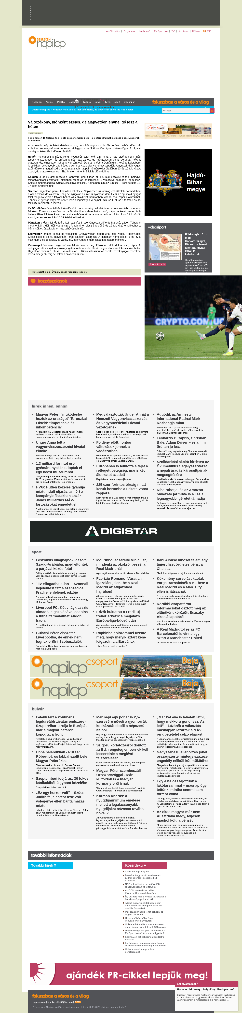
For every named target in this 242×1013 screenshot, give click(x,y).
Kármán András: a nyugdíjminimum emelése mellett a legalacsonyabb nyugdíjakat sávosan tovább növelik (120, 804)
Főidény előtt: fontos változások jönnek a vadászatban (113, 446)
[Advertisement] (121, 65)
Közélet (49, 102)
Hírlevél (196, 31)
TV (173, 31)
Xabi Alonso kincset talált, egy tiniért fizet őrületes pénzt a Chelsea (182, 564)
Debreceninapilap (41, 109)
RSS (209, 31)
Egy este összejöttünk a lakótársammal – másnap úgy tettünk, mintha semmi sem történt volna (182, 787)
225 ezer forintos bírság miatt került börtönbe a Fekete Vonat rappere (122, 489)
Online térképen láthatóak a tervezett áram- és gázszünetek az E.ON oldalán (145, 925)
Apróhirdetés (113, 31)
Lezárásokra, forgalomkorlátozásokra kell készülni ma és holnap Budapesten (145, 944)
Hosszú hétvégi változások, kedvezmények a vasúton (139, 919)
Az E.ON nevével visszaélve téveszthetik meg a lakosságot (141, 891)
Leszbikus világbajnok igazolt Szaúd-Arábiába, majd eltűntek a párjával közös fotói (62, 564)
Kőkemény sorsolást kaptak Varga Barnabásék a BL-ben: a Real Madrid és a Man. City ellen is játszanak (182, 584)
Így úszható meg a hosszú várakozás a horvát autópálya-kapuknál (145, 898)
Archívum (183, 31)
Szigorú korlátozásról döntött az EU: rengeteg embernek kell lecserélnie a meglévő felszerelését (122, 751)
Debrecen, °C (95, 100)
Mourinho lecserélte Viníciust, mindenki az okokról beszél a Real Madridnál (121, 564)
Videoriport (129, 102)
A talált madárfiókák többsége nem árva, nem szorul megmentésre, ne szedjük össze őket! (143, 905)
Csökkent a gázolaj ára (137, 871)
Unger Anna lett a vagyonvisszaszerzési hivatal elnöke (60, 446)
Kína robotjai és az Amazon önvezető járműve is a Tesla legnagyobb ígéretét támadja (181, 494)
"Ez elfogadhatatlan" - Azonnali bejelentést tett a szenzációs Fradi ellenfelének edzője (62, 588)
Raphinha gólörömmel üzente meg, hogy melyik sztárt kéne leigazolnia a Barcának (121, 637)
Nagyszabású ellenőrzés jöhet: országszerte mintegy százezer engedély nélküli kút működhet (183, 756)
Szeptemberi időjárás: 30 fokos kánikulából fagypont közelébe (62, 780)
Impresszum (39, 1002)
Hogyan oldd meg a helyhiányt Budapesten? (205, 989)
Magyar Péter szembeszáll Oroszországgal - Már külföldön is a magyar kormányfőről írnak (118, 777)
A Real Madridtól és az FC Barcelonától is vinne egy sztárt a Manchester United (179, 633)
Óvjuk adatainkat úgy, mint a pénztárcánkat (140, 950)
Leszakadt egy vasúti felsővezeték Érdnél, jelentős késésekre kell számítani (143, 878)
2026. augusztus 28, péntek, (94, 107)
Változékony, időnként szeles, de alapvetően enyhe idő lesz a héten (98, 109)
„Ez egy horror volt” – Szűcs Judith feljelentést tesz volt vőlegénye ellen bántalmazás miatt (60, 799)
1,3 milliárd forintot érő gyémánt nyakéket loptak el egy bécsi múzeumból (59, 467)
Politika (61, 102)
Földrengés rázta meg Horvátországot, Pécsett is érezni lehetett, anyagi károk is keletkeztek (196, 244)
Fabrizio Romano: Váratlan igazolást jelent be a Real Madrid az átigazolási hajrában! (119, 584)
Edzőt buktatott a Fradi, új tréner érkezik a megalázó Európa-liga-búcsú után (118, 616)
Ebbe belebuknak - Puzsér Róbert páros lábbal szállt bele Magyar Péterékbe (61, 756)
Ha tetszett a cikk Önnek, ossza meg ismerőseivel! (60, 272)
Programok (129, 31)
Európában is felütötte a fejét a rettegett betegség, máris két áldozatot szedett (122, 470)
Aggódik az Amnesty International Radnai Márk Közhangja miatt (178, 418)
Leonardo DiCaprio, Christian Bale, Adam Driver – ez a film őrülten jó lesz (181, 442)
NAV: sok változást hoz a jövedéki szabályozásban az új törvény (142, 885)
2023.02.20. (35, 133)
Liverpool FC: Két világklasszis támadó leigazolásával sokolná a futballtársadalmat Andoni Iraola (62, 613)
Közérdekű (144, 31)
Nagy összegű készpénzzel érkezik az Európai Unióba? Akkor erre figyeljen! (145, 932)
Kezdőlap (37, 102)
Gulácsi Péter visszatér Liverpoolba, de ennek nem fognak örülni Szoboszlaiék (59, 637)
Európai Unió (161, 31)
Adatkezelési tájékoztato (60, 1002)
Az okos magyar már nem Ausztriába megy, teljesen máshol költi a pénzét (178, 816)
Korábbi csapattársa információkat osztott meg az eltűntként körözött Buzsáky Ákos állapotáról (181, 610)
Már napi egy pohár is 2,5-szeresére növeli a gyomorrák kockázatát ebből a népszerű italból (121, 723)
